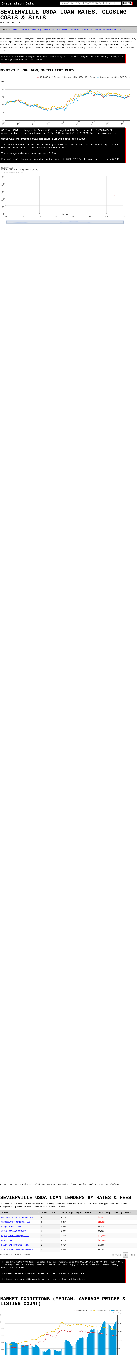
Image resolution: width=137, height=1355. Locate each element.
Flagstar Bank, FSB (11, 1227)
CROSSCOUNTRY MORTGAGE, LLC (15, 1222)
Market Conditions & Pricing (77, 30)
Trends (16, 30)
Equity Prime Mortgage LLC (15, 1236)
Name (5, 1212)
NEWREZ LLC (6, 1240)
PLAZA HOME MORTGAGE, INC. (15, 1245)
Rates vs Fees (29, 30)
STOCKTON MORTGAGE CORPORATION (17, 1250)
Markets (56, 30)
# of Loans (49, 1212)
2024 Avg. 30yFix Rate (76, 1212)
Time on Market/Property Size (109, 30)
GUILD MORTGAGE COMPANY (13, 1231)
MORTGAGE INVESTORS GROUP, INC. (17, 1217)
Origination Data (18, 4)
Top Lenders (44, 30)
